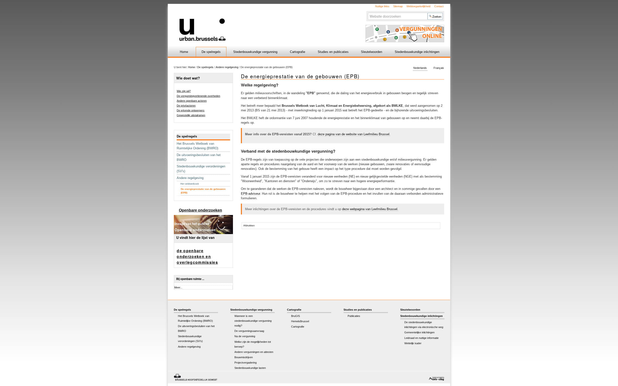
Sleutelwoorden (371, 52)
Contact (438, 6)
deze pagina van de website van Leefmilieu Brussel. (354, 134)
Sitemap (398, 6)
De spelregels (211, 52)
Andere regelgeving (227, 67)
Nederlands (420, 68)
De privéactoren (186, 105)
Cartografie (297, 52)
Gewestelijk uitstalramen (191, 115)
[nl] (252, 23)
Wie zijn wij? (184, 91)
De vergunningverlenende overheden (198, 95)
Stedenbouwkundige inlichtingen (417, 52)
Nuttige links (382, 6)
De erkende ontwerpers (190, 110)
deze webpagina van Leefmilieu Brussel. (370, 209)
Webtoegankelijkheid (418, 6)
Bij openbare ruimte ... (190, 279)
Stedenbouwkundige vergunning (255, 52)
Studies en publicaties (333, 52)
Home (184, 52)
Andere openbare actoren (192, 100)
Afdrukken (249, 225)
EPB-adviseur (250, 193)
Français (439, 68)
